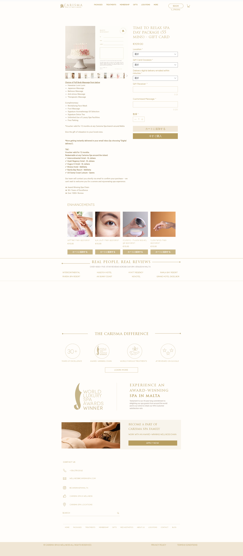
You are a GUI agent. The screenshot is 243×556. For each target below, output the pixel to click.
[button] (111, 6)
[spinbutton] (138, 119)
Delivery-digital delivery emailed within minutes (151, 72)
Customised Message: (144, 99)
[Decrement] (135, 119)
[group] (121, 233)
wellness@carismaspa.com (82, 478)
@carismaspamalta (79, 488)
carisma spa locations (81, 505)
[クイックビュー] (80, 224)
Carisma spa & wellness (81, 496)
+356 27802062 (76, 470)
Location (138, 49)
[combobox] (155, 54)
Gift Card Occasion (143, 60)
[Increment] (142, 119)
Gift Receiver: (140, 84)
